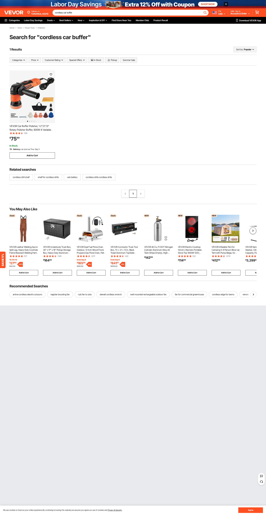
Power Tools (30, 28)
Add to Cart (32, 155)
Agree (250, 510)
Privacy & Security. (115, 510)
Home (12, 28)
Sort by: (239, 49)
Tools (19, 28)
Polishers (41, 28)
